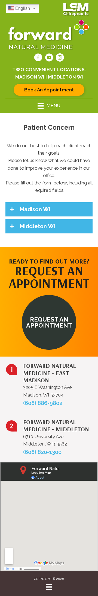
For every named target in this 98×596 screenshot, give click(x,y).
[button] (49, 209)
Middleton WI (65, 77)
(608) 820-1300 (42, 452)
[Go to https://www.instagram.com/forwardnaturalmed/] (60, 58)
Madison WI (29, 77)
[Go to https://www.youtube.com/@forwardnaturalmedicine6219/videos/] (49, 58)
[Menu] (49, 587)
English (22, 8)
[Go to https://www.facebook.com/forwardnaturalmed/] (38, 58)
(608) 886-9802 (42, 403)
